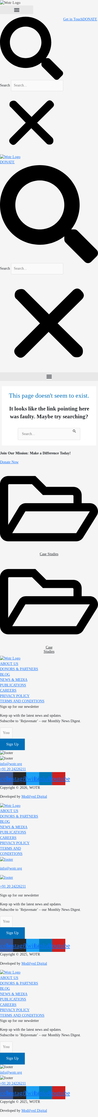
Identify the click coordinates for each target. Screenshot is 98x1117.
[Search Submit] (74, 430)
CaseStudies (49, 649)
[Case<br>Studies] (49, 601)
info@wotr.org (11, 868)
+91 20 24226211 (13, 886)
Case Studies (49, 554)
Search (5, 85)
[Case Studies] (49, 508)
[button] (16, 9)
